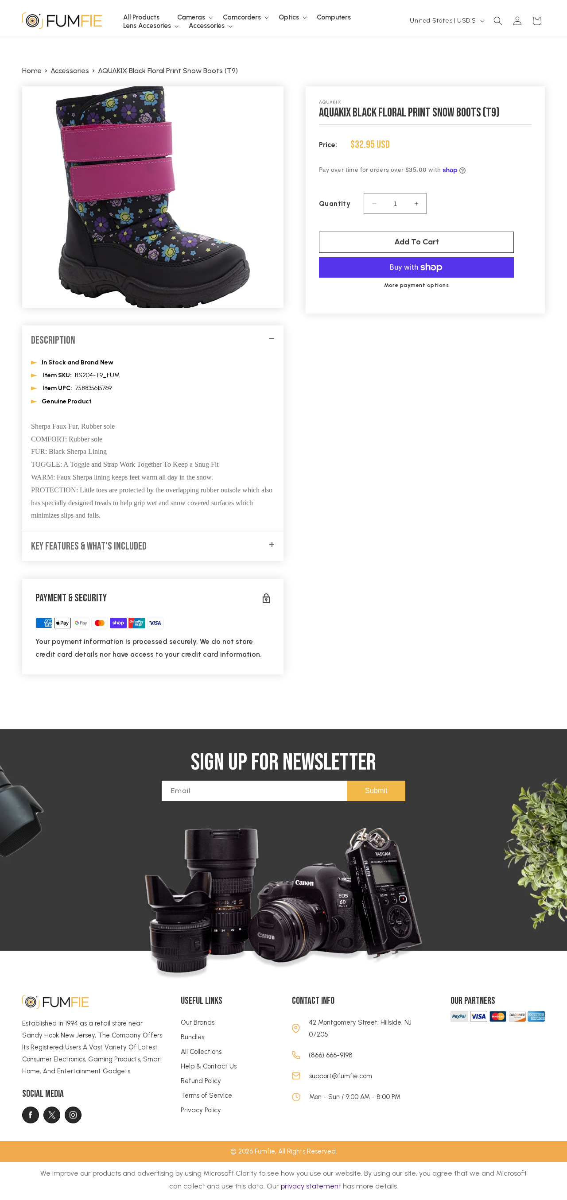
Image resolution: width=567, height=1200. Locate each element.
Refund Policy (201, 1081)
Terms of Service (206, 1095)
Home (32, 70)
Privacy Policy (201, 1110)
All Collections (201, 1052)
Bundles (192, 1037)
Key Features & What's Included (89, 546)
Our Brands (197, 1022)
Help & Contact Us (209, 1066)
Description (53, 340)
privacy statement (311, 1186)
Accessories (69, 70)
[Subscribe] (376, 791)
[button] (191, 17)
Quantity (334, 203)
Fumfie (265, 1151)
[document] (153, 197)
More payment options (416, 285)
